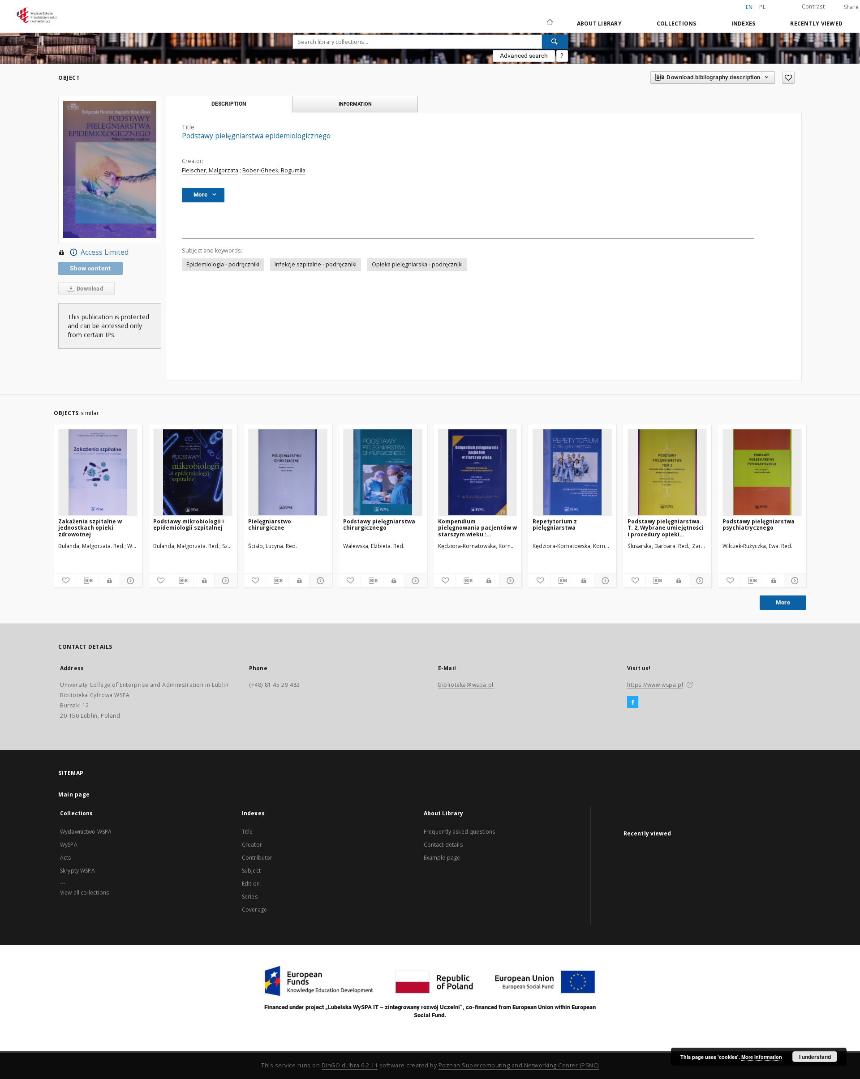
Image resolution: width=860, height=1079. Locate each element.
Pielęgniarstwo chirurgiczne (269, 524)
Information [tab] (355, 104)
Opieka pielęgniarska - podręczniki (417, 264)
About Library (599, 23)
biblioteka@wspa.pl (466, 685)
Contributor (257, 857)
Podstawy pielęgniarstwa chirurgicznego (379, 524)
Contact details (443, 844)
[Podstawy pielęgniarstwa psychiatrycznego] (762, 472)
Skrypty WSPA (77, 870)
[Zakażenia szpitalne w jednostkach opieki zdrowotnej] (98, 472)
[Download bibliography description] (87, 581)
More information (761, 1056)
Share (851, 7)
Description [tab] (228, 104)
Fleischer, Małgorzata (210, 170)
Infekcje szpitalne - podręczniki (316, 264)
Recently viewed (816, 23)
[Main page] (549, 23)
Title (247, 831)
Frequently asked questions (459, 831)
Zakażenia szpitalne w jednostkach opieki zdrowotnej (90, 528)
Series (250, 896)
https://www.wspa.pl (655, 685)
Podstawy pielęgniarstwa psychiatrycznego (758, 524)
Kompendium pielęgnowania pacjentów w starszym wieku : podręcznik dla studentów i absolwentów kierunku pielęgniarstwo (477, 528)
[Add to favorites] (788, 78)
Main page (74, 794)
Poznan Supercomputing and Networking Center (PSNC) (519, 1065)
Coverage (254, 909)
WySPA (68, 844)
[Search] (555, 41)
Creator (252, 844)
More (783, 602)
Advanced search (524, 55)
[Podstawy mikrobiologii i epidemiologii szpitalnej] (193, 472)
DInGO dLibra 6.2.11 (350, 1065)
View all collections (84, 892)
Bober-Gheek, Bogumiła (273, 170)
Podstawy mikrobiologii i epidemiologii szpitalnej (188, 524)
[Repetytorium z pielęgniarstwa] (572, 472)
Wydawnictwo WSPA (86, 831)
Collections (677, 23)
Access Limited (105, 252)
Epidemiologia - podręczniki (222, 264)
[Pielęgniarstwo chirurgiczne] (288, 472)
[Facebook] (632, 702)
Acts (65, 857)
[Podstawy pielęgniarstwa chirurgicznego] (383, 472)
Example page (442, 857)
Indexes (743, 23)
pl (762, 7)
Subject (251, 870)
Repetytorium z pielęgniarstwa (555, 524)
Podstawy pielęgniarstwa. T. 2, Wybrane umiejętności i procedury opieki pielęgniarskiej (666, 528)
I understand (815, 1057)
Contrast (813, 6)
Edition (251, 883)
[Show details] (130, 581)
